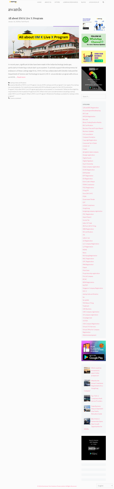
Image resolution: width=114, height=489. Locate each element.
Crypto (85, 149)
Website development (89, 335)
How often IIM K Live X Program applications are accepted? (34, 89)
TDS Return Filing (88, 303)
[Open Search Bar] (103, 2)
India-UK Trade (87, 223)
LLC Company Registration (91, 244)
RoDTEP (85, 285)
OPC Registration (88, 261)
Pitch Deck (86, 270)
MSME (85, 250)
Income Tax (86, 220)
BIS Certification (88, 125)
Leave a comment (15, 98)
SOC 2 (85, 291)
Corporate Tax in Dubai (90, 143)
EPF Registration (88, 176)
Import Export (87, 217)
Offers (57, 2)
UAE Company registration (91, 312)
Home (39, 2)
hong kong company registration (92, 211)
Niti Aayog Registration (90, 255)
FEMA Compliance (88, 184)
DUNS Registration (89, 170)
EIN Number (86, 173)
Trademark (86, 306)
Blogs (83, 2)
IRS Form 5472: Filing (89, 226)
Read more (21, 77)
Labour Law (86, 238)
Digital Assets (87, 158)
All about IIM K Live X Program (25, 18)
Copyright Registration (90, 140)
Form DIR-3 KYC (88, 193)
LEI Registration (88, 241)
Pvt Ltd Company (88, 276)
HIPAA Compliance (88, 205)
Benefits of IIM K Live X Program (25, 85)
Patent (85, 267)
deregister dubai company (90, 152)
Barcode (85, 119)
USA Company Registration (91, 324)
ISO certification (88, 232)
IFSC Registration (88, 214)
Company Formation (89, 137)
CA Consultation (88, 134)
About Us (48, 2)
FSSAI (84, 196)
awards (12, 85)
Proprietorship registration (91, 273)
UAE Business (87, 309)
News (84, 253)
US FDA (85, 321)
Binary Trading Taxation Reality (92, 122)
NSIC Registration (88, 258)
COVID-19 (86, 146)
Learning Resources (70, 2)
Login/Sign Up (94, 2)
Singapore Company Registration (93, 288)
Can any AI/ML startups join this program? (50, 85)
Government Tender (89, 199)
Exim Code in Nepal (89, 181)
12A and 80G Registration (91, 108)
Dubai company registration (91, 167)
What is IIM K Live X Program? (36, 94)
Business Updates (88, 131)
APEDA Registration (89, 116)
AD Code (85, 113)
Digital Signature (88, 161)
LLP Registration (88, 247)
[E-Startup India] (14, 2)
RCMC (85, 279)
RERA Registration (88, 282)
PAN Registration (88, 264)
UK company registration (90, 315)
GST (84, 202)
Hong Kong (86, 208)
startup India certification (18, 83)
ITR (84, 235)
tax (84, 297)
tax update (86, 300)
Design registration (89, 155)
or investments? (58, 89)
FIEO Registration (88, 187)
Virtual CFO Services (89, 326)
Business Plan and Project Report (93, 128)
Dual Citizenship (88, 164)
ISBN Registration (88, 229)
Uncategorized (87, 318)
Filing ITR (86, 190)
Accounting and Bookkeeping (91, 110)
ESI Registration (88, 179)
